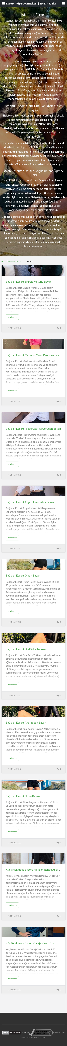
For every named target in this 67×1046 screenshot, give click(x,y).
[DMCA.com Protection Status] (11, 1032)
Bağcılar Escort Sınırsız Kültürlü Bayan (29, 281)
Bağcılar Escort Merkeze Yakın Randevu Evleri (33, 355)
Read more (13, 318)
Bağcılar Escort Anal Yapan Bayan (26, 722)
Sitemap (25, 1032)
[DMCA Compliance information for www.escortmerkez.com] (41, 1032)
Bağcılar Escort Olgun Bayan (23, 575)
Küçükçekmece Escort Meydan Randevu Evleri (34, 869)
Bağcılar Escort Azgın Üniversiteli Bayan (30, 502)
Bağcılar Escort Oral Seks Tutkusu (26, 649)
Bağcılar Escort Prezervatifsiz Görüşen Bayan (33, 428)
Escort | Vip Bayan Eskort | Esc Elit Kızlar (31, 3)
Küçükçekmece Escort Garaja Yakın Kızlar (31, 943)
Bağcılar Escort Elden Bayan (23, 796)
